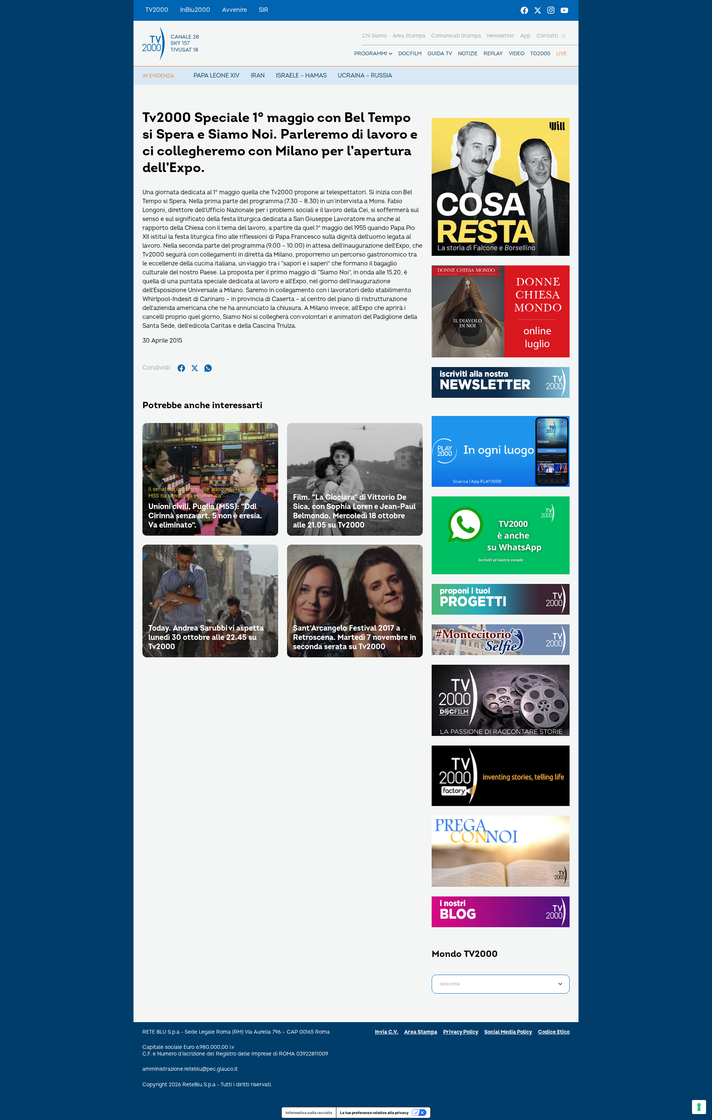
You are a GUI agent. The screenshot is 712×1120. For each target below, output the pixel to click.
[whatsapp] (208, 368)
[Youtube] (564, 10)
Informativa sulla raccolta (309, 1112)
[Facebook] (524, 10)
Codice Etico (554, 1032)
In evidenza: (158, 76)
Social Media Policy (508, 1032)
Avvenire (234, 10)
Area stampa (409, 36)
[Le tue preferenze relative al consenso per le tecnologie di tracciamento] (699, 1107)
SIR (263, 10)
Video (516, 53)
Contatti (547, 36)
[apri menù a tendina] (390, 53)
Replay (493, 53)
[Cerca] (564, 36)
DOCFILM (410, 53)
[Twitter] (538, 10)
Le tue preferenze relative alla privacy (374, 1112)
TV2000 (156, 10)
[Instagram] (551, 10)
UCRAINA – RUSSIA (365, 75)
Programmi (370, 53)
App (525, 36)
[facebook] (181, 368)
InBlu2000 (195, 10)
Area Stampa (420, 1032)
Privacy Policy (460, 1032)
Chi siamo (374, 36)
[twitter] (194, 368)
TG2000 (540, 53)
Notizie (468, 53)
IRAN (258, 75)
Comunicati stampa (456, 36)
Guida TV (440, 53)
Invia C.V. (386, 1032)
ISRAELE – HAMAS (301, 75)
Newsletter (500, 36)
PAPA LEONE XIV (217, 75)
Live (561, 53)
